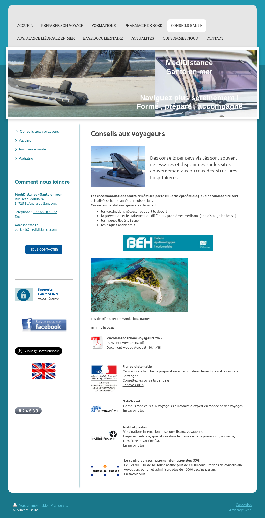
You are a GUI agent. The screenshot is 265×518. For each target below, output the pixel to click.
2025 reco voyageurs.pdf (125, 342)
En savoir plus (133, 385)
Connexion (244, 505)
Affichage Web (240, 510)
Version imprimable (33, 505)
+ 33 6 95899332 (45, 212)
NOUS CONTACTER (44, 249)
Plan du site (59, 505)
